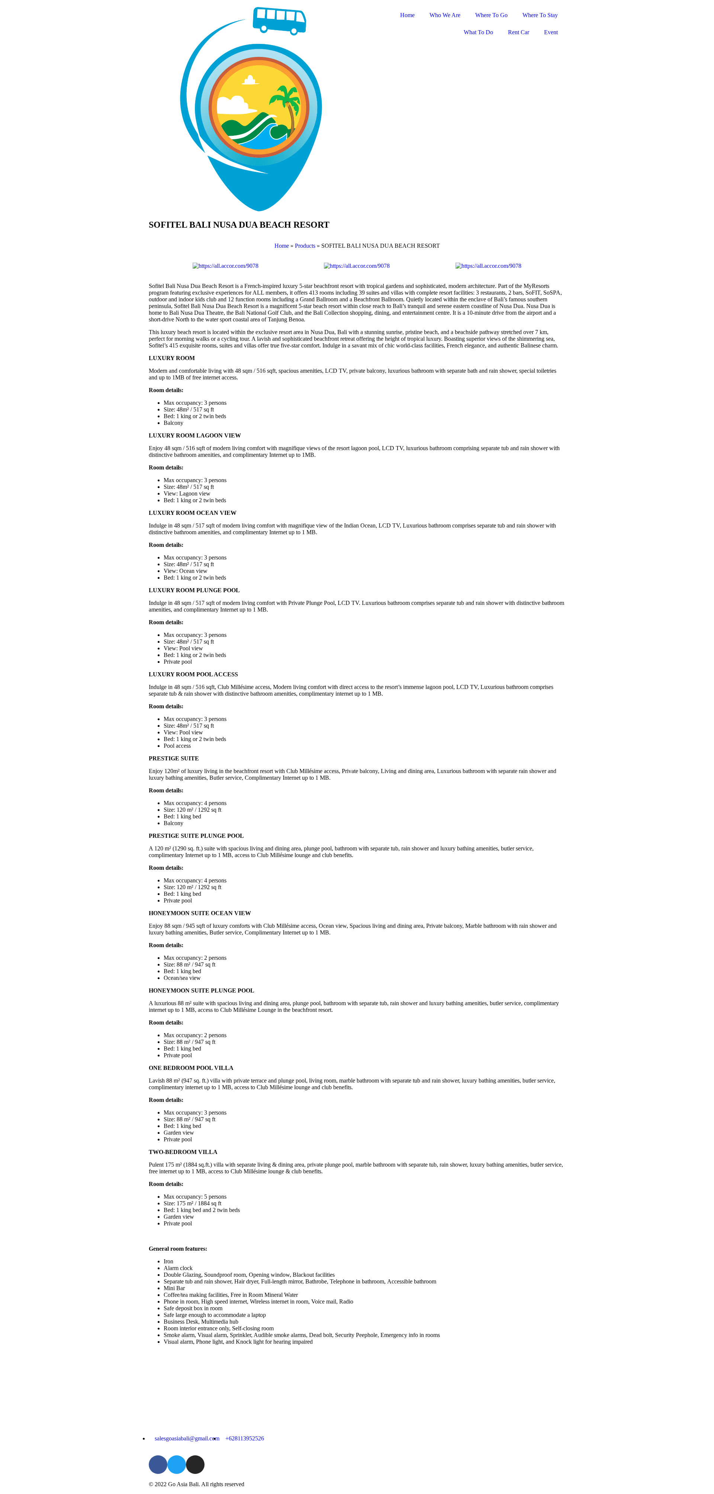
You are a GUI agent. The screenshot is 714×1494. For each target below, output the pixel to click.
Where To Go (491, 15)
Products (305, 246)
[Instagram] (195, 1464)
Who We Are (445, 15)
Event (551, 32)
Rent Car (518, 32)
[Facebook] (158, 1464)
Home (407, 15)
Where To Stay (540, 15)
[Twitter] (176, 1464)
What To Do (478, 32)
